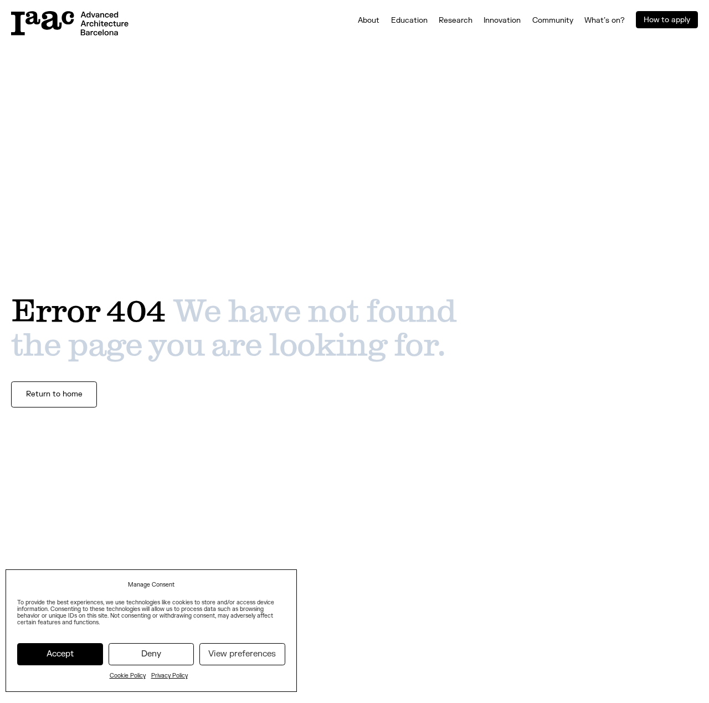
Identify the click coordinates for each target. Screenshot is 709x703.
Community (552, 20)
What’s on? (604, 20)
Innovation (502, 20)
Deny (151, 654)
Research (455, 20)
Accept (60, 654)
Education (409, 20)
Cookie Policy (128, 675)
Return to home (54, 394)
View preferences (242, 654)
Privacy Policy (169, 675)
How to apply (667, 19)
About (368, 20)
